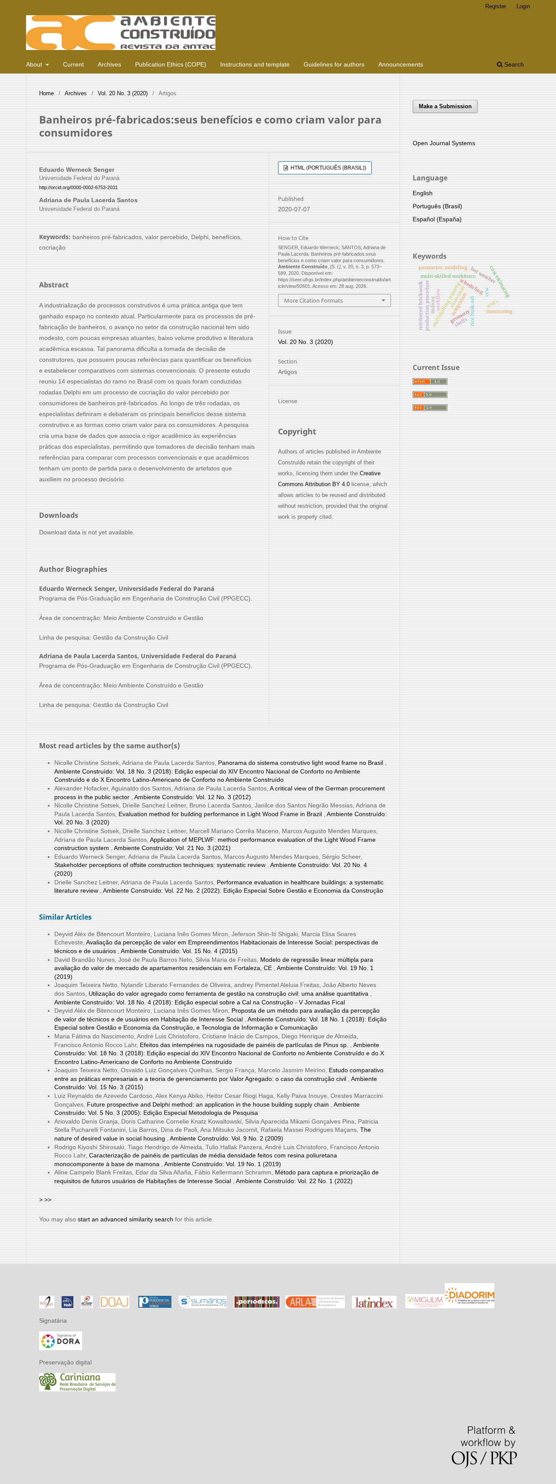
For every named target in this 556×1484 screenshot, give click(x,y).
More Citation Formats (313, 300)
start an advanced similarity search (125, 1219)
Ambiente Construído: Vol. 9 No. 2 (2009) (226, 1138)
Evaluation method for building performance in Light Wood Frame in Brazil (221, 813)
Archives (109, 64)
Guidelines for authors (334, 64)
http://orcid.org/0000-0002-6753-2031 (78, 187)
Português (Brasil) (437, 206)
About (35, 64)
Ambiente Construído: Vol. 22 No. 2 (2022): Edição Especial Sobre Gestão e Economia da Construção (243, 890)
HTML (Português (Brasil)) (327, 168)
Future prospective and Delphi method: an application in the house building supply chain (209, 1104)
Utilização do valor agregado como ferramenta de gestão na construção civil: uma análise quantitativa (229, 993)
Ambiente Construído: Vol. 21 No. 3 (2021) (172, 847)
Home (46, 93)
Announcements (400, 64)
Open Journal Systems (444, 143)
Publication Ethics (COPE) (170, 64)
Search (513, 64)
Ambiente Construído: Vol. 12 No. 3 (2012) (192, 797)
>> (47, 1199)
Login (523, 6)
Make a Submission (445, 106)
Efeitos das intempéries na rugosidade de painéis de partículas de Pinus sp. (245, 1044)
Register (495, 6)
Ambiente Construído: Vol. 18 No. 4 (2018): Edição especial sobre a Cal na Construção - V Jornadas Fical (199, 1002)
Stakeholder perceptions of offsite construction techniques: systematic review (160, 864)
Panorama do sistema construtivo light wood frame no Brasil (301, 762)
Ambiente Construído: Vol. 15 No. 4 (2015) (179, 950)
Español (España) (437, 219)
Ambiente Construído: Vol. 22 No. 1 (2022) (294, 1180)
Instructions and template (255, 64)
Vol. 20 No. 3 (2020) (123, 93)
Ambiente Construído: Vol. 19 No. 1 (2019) (222, 1164)
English (423, 193)
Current (73, 64)
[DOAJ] (114, 1306)
